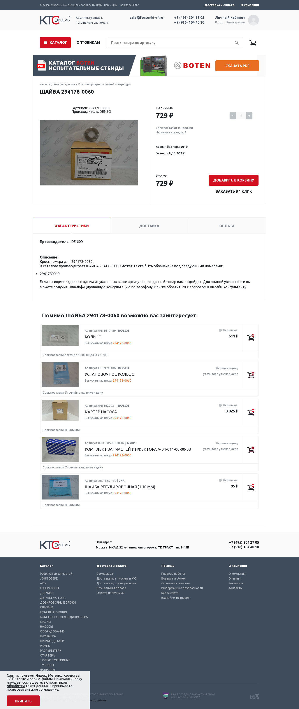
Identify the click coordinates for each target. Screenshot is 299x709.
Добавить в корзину (233, 180)
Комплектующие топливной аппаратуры (104, 84)
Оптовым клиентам (175, 583)
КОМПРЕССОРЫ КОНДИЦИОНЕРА (64, 617)
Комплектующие (64, 84)
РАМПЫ (45, 646)
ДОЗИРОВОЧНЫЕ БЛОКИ (58, 602)
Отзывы (234, 578)
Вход (219, 22)
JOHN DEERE (49, 578)
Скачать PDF (237, 66)
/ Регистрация (180, 597)
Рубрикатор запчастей (56, 573)
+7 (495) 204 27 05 (189, 17)
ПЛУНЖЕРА (48, 636)
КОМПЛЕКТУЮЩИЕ (54, 612)
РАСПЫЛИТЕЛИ (51, 650)
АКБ (43, 583)
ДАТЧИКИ (47, 593)
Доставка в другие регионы (117, 583)
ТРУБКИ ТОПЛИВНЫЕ (55, 660)
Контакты (236, 588)
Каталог (45, 84)
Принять (23, 701)
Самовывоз (105, 573)
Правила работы (173, 573)
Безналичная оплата (111, 588)
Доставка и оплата (219, 5)
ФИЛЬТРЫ (47, 670)
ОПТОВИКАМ (88, 42)
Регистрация (236, 22)
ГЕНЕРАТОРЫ (49, 588)
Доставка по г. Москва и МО (117, 578)
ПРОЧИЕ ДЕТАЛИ (52, 641)
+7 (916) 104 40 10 (189, 22)
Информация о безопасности (182, 588)
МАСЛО (45, 621)
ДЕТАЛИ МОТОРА (52, 597)
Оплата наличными (111, 593)
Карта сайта (169, 593)
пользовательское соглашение (32, 689)
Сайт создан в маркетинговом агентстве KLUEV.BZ (193, 696)
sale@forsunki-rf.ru (146, 17)
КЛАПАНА (47, 607)
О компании (250, 5)
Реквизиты (236, 583)
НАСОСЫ (46, 626)
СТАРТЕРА (47, 655)
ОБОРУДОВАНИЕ (52, 631)
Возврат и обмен (173, 578)
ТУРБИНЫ (47, 665)
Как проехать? (129, 4)
